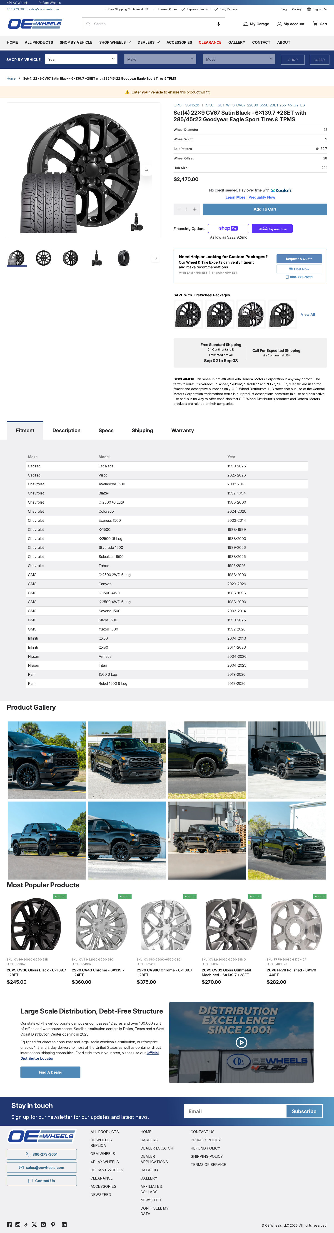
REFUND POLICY (205, 1148)
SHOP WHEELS (112, 42)
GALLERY (148, 1178)
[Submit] (87, 24)
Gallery (297, 9)
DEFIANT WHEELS (106, 1170)
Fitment (25, 430)
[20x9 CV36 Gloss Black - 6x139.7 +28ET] (37, 939)
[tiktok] (26, 1225)
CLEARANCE (101, 1178)
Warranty (182, 430)
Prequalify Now (261, 197)
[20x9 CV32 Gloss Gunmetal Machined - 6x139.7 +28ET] (232, 939)
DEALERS (146, 42)
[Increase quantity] (194, 209)
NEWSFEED (100, 1194)
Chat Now (301, 269)
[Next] (146, 170)
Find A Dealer (50, 1072)
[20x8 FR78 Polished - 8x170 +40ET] (297, 939)
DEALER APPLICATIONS (154, 1159)
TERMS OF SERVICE (208, 1164)
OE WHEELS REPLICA (101, 1143)
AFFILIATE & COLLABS (151, 1189)
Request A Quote (299, 259)
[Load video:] (241, 1042)
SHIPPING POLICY (207, 1156)
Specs (106, 430)
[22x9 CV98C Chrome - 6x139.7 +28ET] (167, 939)
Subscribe (304, 1111)
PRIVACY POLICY (206, 1140)
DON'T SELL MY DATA (154, 1211)
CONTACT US (202, 1132)
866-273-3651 (17, 9)
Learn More (236, 197)
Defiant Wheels (49, 3)
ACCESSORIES (103, 1186)
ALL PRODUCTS (104, 1132)
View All (308, 314)
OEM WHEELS (102, 1153)
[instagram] (17, 1225)
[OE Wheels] (35, 24)
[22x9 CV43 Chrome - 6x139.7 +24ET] (102, 939)
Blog (284, 9)
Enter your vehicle (147, 92)
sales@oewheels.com (44, 9)
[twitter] (34, 1225)
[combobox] (153, 24)
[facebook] (9, 1225)
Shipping (142, 430)
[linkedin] (64, 1225)
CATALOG (149, 1170)
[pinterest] (53, 1225)
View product (37, 949)
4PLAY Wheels (17, 3)
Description (66, 430)
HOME (145, 1132)
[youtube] (43, 1225)
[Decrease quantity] (179, 209)
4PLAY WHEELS (104, 1162)
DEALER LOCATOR (156, 1148)
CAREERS (149, 1140)
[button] (218, 24)
